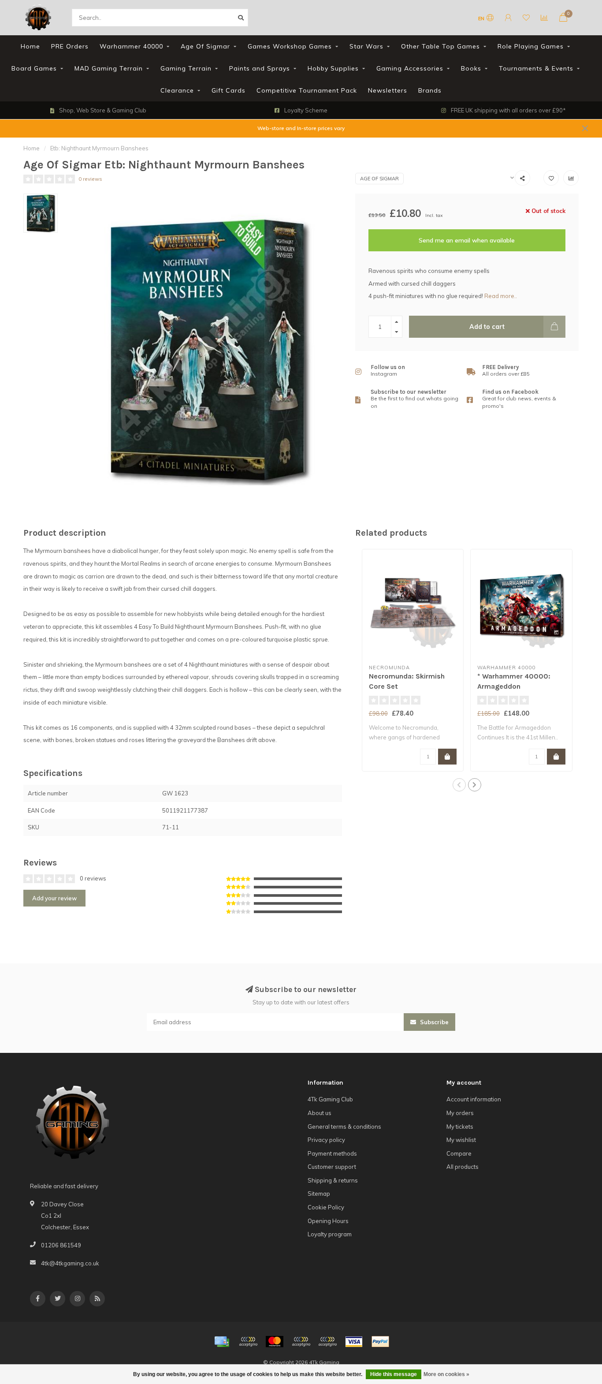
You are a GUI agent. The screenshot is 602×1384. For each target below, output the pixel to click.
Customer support (332, 1166)
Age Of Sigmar (205, 46)
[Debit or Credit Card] (248, 1341)
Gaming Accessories (409, 68)
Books (471, 68)
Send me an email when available (467, 240)
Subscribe (433, 1022)
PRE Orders (70, 46)
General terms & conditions (344, 1126)
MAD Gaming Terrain (108, 68)
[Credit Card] (222, 1341)
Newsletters (387, 90)
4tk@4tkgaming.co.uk (70, 1263)
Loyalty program (330, 1234)
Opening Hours (328, 1220)
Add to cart (487, 327)
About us (319, 1112)
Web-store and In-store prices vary (301, 128)
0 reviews (90, 178)
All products (462, 1166)
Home (30, 46)
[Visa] (354, 1341)
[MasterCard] (275, 1341)
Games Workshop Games (290, 46)
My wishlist (461, 1139)
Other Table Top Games (440, 46)
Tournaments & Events (536, 68)
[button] (459, 784)
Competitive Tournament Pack (306, 90)
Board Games (34, 68)
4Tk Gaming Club (330, 1099)
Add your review (54, 898)
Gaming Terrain (186, 68)
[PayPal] (301, 1341)
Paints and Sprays (259, 68)
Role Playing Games (531, 46)
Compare (459, 1153)
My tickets (459, 1126)
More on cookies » (446, 1374)
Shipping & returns (333, 1180)
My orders (460, 1112)
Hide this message (393, 1374)
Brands (430, 90)
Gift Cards (228, 90)
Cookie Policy (326, 1207)
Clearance (177, 90)
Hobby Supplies (333, 68)
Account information (473, 1099)
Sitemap (319, 1193)
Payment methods (332, 1153)
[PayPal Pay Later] (327, 1341)
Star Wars (366, 46)
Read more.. (500, 295)
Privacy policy (326, 1139)
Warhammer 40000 (131, 46)
